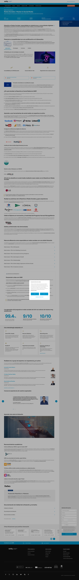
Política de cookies (34, 290)
